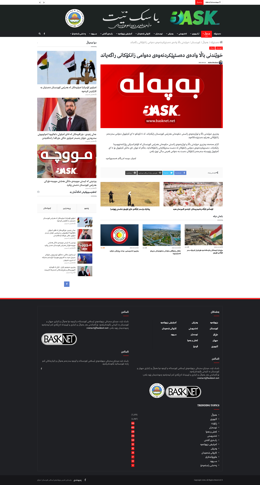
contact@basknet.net (208, 378)
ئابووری (214, 346)
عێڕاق (215, 334)
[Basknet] (193, 17)
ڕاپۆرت (214, 423)
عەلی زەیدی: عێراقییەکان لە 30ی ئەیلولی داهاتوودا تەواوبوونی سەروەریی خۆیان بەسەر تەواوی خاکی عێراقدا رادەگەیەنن (67, 136)
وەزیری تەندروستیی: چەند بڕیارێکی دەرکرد (124, 251)
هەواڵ (205, 42)
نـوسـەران (159, 34)
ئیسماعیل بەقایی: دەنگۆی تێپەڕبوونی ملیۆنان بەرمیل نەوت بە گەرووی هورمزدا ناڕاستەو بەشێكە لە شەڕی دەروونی (58, 257)
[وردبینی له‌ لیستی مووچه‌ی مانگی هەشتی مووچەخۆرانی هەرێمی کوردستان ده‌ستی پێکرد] (66, 161)
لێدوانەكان (47, 208)
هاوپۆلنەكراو (211, 457)
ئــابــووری (195, 34)
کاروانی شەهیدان (169, 328)
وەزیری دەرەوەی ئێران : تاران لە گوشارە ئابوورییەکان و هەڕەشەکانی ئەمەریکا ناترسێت (59, 269)
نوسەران (194, 334)
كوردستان (196, 42)
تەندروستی (183, 34)
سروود (173, 334)
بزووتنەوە (214, 322)
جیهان (215, 340)
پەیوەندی (78, 480)
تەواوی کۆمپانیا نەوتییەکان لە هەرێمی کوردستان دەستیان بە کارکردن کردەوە (68, 89)
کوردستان (214, 328)
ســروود (94, 34)
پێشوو (86, 208)
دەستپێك (217, 34)
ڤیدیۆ (195, 346)
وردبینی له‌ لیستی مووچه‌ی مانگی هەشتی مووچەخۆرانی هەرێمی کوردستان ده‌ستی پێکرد (70, 183)
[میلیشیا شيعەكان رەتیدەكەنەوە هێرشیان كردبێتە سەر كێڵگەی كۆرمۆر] (204, 234)
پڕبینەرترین (67, 208)
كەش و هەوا (211, 431)
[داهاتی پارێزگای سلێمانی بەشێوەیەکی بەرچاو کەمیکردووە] (162, 235)
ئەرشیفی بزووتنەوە (168, 322)
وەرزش (170, 34)
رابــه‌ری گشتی (107, 34)
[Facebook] (44, 34)
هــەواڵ (207, 34)
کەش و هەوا (192, 340)
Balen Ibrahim (213, 62)
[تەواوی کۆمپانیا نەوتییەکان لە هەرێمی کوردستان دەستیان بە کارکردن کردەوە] (66, 67)
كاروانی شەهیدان (143, 34)
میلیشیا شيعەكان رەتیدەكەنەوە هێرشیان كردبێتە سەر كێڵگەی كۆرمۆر (205, 252)
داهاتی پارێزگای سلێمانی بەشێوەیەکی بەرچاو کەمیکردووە (165, 252)
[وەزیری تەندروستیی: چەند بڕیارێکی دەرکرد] (119, 235)
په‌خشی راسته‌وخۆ (79, 34)
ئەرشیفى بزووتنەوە (125, 34)
